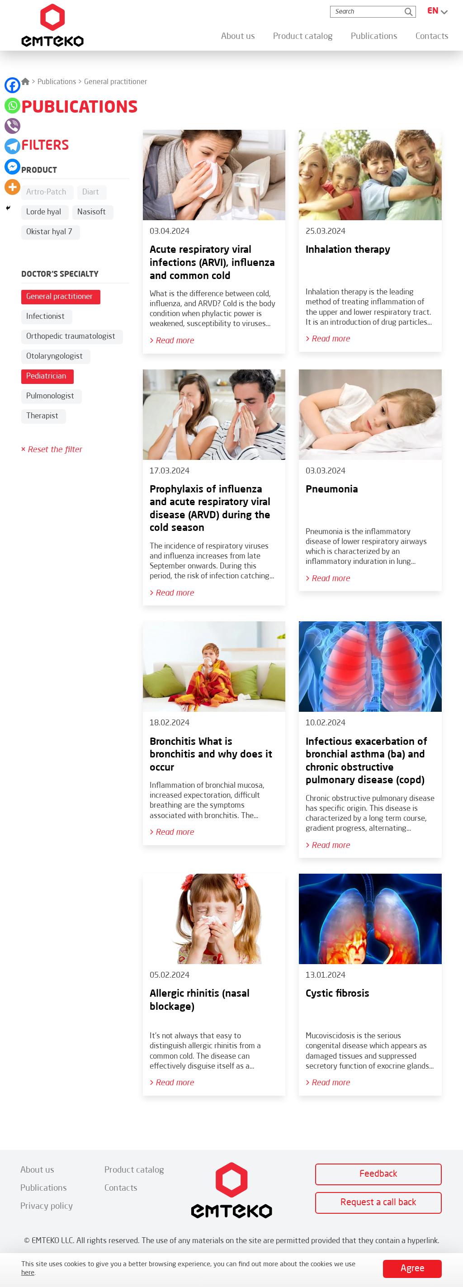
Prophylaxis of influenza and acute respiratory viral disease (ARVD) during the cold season (210, 509)
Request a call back (378, 1202)
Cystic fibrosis (337, 994)
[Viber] (12, 126)
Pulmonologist (50, 396)
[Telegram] (12, 146)
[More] (12, 187)
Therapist (42, 416)
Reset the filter (53, 450)
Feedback (378, 1174)
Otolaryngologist (54, 356)
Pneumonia (332, 490)
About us (238, 36)
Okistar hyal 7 (49, 232)
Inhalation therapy (348, 250)
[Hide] (8, 208)
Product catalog (303, 36)
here (27, 1273)
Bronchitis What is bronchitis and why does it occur (211, 755)
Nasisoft (91, 212)
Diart (90, 192)
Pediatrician (46, 376)
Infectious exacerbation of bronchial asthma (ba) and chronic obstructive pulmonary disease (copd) (366, 761)
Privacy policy (46, 1206)
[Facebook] (12, 85)
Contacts (432, 36)
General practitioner (59, 297)
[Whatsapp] (12, 106)
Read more (173, 341)
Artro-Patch (46, 192)
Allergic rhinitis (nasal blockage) (200, 1000)
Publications (374, 36)
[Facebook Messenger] (12, 167)
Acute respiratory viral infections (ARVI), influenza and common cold (212, 263)
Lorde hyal (43, 212)
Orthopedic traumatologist (70, 337)
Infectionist (45, 317)
